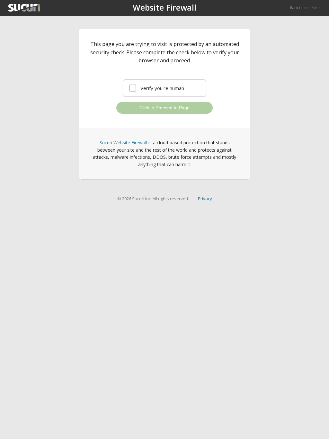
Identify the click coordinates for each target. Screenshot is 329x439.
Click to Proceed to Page (164, 107)
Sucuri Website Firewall (123, 142)
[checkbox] (164, 88)
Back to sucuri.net (305, 7)
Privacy (205, 199)
